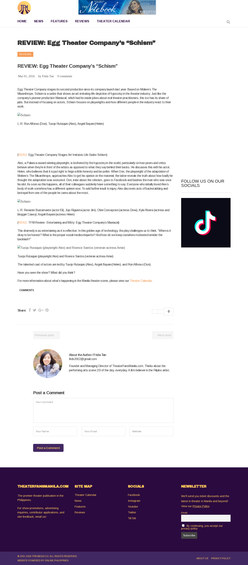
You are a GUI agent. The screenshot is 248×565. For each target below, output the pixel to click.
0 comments (64, 76)
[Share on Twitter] (34, 310)
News (78, 501)
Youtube (133, 506)
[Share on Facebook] (30, 310)
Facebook (134, 495)
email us (40, 516)
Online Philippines (57, 560)
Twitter (132, 512)
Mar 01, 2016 (26, 76)
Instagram (134, 501)
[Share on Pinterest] (47, 310)
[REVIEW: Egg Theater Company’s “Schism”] (47, 363)
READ (22, 154)
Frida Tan (48, 76)
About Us (202, 558)
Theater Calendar (141, 280)
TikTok (132, 518)
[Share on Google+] (40, 310)
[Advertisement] (87, 138)
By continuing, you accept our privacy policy (202, 527)
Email (184, 512)
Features (80, 506)
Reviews (80, 512)
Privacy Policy (221, 558)
